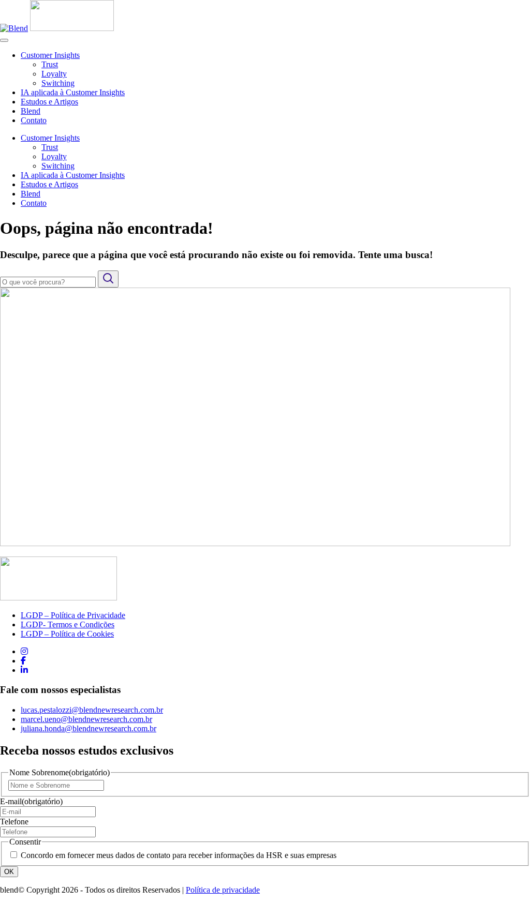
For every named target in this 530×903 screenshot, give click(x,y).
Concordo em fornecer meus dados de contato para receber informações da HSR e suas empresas (178, 855)
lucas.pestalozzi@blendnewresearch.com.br (92, 709)
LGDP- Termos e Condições (67, 624)
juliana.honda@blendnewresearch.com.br (88, 728)
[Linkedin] (24, 670)
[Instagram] (24, 651)
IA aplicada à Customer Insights (73, 92)
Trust (49, 64)
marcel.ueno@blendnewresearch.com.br (86, 719)
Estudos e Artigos (49, 101)
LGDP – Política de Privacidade (73, 615)
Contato (34, 120)
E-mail (31, 801)
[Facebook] (23, 660)
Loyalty (54, 73)
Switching (58, 83)
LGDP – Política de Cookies (67, 633)
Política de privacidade (223, 889)
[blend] (72, 28)
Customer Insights (50, 55)
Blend (30, 111)
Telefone (14, 821)
